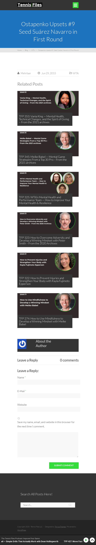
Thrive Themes (60, 527)
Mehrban (26, 73)
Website (22, 404)
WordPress (21, 530)
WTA (76, 73)
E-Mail (21, 391)
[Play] (86, 540)
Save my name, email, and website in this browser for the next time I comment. (46, 424)
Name (21, 377)
